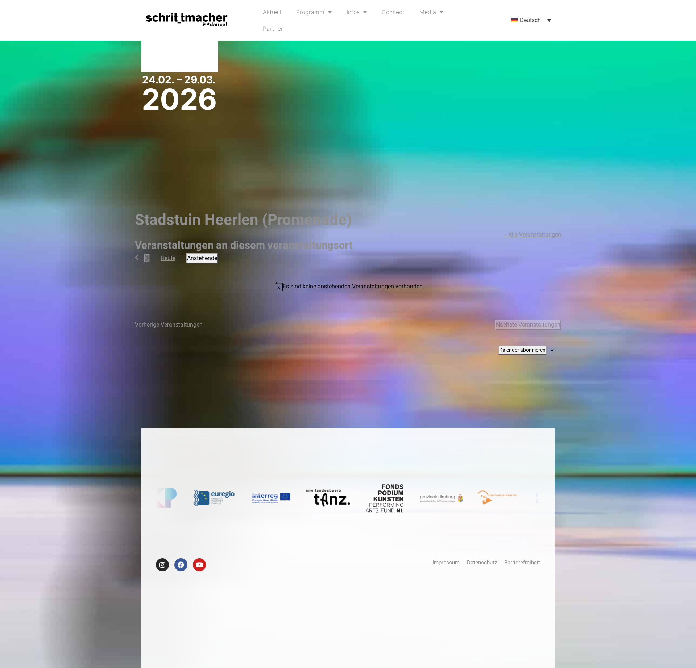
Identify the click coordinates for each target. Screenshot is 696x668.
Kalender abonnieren (522, 350)
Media (427, 12)
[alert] (349, 286)
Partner (273, 28)
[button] (531, 20)
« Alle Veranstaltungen (532, 234)
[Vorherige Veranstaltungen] (137, 257)
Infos (353, 12)
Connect (393, 12)
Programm (310, 12)
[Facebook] (180, 564)
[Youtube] (199, 564)
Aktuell (272, 12)
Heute (168, 258)
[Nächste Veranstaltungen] (147, 258)
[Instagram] (162, 564)
